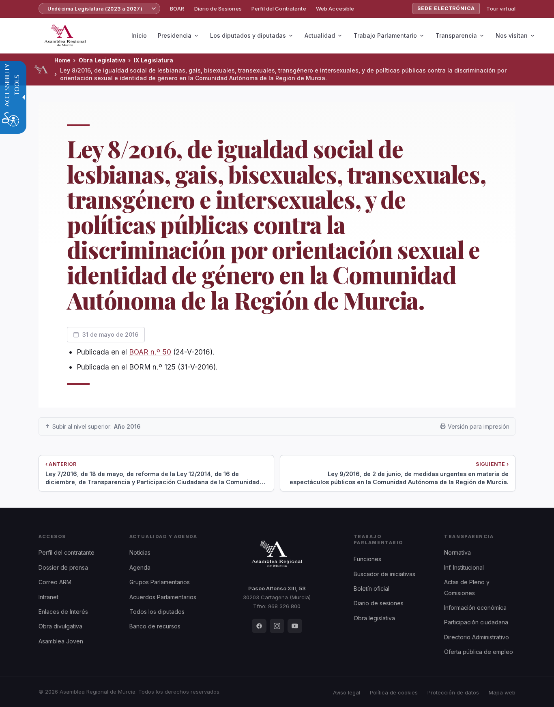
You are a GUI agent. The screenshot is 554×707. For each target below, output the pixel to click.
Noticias (139, 552)
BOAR (177, 8)
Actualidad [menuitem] (320, 35)
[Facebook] (259, 626)
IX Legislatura (153, 60)
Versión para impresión (478, 426)
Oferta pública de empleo (478, 651)
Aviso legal (346, 692)
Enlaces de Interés (63, 611)
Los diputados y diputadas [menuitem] (248, 35)
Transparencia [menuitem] (456, 35)
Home (62, 60)
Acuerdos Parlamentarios (162, 597)
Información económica (475, 607)
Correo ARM (55, 582)
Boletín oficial (371, 588)
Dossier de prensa (63, 567)
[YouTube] (295, 626)
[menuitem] (177, 8)
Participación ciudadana (476, 622)
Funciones (367, 558)
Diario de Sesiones (218, 8)
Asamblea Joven (61, 641)
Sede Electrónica (446, 8)
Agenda (139, 567)
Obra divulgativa (60, 626)
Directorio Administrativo (476, 637)
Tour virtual (500, 8)
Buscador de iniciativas (384, 573)
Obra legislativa (374, 618)
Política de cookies (394, 692)
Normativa (457, 552)
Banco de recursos (154, 626)
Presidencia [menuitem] (174, 35)
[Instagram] (277, 626)
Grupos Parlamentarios (159, 582)
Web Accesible (335, 8)
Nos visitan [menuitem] (512, 35)
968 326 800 (284, 606)
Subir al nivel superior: (96, 426)
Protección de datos (453, 692)
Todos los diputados (157, 611)
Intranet (48, 597)
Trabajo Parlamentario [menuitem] (385, 35)
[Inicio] (41, 69)
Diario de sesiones (379, 603)
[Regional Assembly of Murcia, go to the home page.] (65, 35)
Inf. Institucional (464, 567)
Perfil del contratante (66, 552)
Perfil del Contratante (278, 8)
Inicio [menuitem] (139, 35)
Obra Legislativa (102, 60)
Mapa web (502, 692)
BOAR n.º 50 (150, 352)
